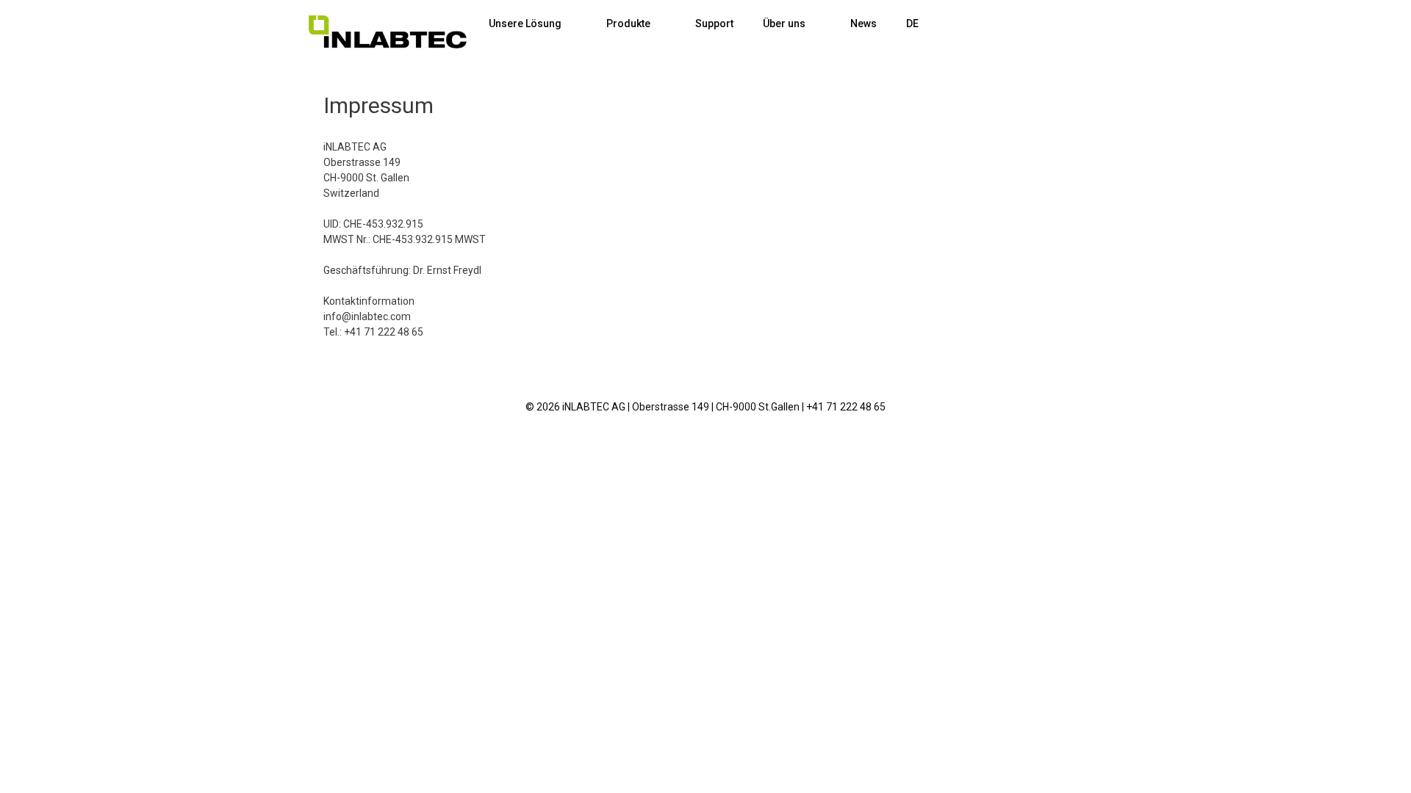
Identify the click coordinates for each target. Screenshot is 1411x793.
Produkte (628, 23)
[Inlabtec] (388, 32)
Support (714, 23)
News (863, 23)
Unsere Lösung (525, 23)
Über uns (784, 23)
